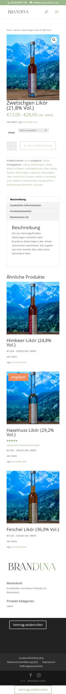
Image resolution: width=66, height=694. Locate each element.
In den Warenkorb (38, 145)
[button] (54, 40)
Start (9, 30)
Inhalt (11, 132)
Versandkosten (30, 122)
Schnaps (38, 184)
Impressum (48, 662)
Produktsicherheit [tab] (20, 211)
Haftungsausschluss (31, 666)
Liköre (16, 30)
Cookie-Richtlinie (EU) (31, 658)
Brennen (27, 184)
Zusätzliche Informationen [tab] (25, 205)
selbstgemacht (34, 168)
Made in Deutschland (25, 180)
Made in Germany (46, 176)
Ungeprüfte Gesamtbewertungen (23, 445)
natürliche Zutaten (23, 176)
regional (34, 172)
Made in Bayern (16, 168)
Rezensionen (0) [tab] (19, 217)
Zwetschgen (22, 172)
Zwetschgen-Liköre (41, 164)
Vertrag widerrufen (28, 624)
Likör (46, 168)
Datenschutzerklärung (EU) (22, 662)
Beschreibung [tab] (18, 199)
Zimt (9, 180)
